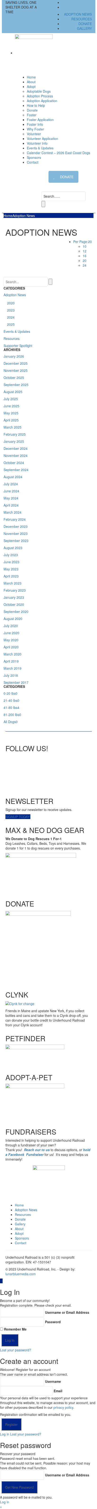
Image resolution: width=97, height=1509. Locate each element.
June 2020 (11, 632)
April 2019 (11, 661)
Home (31, 77)
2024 (11, 317)
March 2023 (12, 583)
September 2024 (16, 469)
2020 (11, 303)
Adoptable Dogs (39, 91)
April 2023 (11, 576)
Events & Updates (40, 148)
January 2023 (14, 597)
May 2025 (11, 413)
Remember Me (15, 1329)
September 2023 (16, 540)
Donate (85, 23)
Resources (81, 19)
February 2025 (15, 434)
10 (84, 246)
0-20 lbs (10, 693)
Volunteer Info (37, 143)
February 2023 (15, 590)
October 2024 (14, 462)
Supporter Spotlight (18, 345)
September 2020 (16, 611)
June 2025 (11, 405)
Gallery (84, 28)
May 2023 (11, 569)
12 (84, 251)
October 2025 (14, 377)
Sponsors (34, 157)
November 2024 (16, 455)
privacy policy (63, 1407)
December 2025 (16, 363)
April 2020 (11, 647)
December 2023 (16, 526)
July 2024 (11, 483)
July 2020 (11, 625)
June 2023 (11, 561)
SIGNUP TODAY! (17, 816)
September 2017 (16, 682)
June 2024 (11, 491)
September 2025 (16, 384)
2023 (11, 310)
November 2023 (16, 533)
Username (53, 1381)
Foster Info (35, 124)
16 (84, 255)
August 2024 (13, 476)
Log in (4, 1434)
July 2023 (11, 554)
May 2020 (11, 639)
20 (84, 260)
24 (84, 265)
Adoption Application (42, 100)
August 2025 (13, 391)
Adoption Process (40, 96)
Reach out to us (37, 1149)
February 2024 (15, 519)
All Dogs (11, 721)
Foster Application (40, 119)
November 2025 (16, 370)
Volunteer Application (42, 138)
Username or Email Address (67, 1312)
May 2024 (11, 498)
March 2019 (12, 668)
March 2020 (12, 654)
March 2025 (12, 427)
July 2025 (11, 398)
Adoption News (78, 14)
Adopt (19, 1233)
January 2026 (14, 356)
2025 (11, 324)
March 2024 (12, 512)
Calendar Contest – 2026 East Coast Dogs (58, 152)
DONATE (66, 176)
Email (58, 1390)
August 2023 (13, 547)
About (31, 81)
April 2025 (11, 420)
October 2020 (14, 604)
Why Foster (35, 129)
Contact (32, 162)
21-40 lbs (11, 700)
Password (53, 1321)
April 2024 (11, 505)
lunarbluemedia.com (20, 1273)
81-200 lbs (12, 714)
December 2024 (16, 448)
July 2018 (11, 675)
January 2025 (14, 441)
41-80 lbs (11, 707)
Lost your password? (15, 1350)
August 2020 (13, 618)
